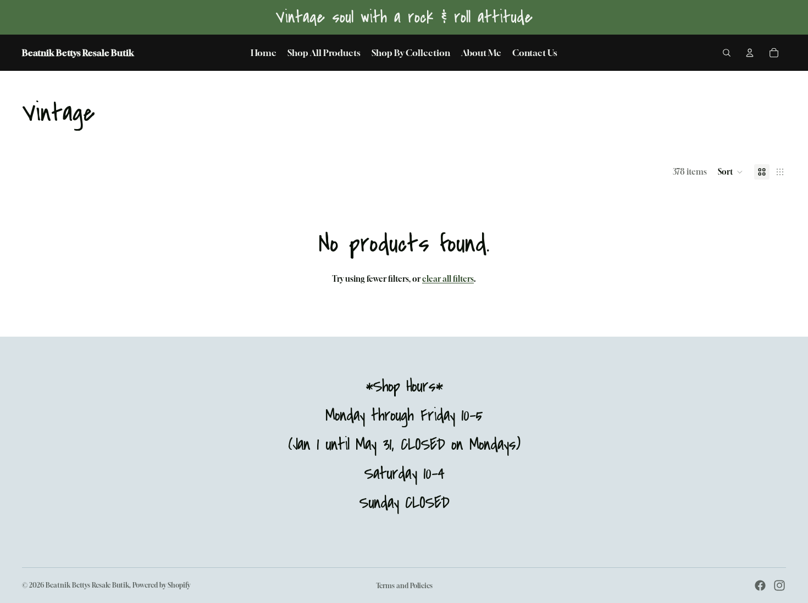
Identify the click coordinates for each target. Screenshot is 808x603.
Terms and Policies (404, 586)
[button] (730, 172)
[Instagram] (779, 585)
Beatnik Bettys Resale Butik (87, 585)
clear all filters (448, 278)
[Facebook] (760, 585)
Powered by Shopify (161, 585)
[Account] (750, 53)
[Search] (727, 53)
